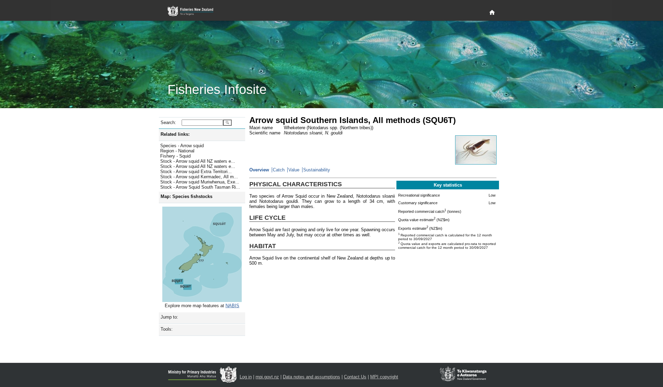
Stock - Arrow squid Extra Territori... (196, 171)
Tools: (167, 329)
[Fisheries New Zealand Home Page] (194, 11)
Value (293, 169)
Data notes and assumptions (311, 376)
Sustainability (316, 169)
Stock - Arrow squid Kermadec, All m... (199, 176)
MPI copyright (384, 376)
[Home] (492, 13)
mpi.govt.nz (267, 376)
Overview (259, 169)
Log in (246, 376)
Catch (279, 169)
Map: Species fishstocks (186, 196)
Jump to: (169, 317)
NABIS (232, 305)
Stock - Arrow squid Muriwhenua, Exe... (199, 182)
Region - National (177, 150)
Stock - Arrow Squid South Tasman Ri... (200, 187)
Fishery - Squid (175, 156)
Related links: (175, 134)
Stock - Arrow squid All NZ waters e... (197, 161)
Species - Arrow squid (182, 145)
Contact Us (355, 376)
